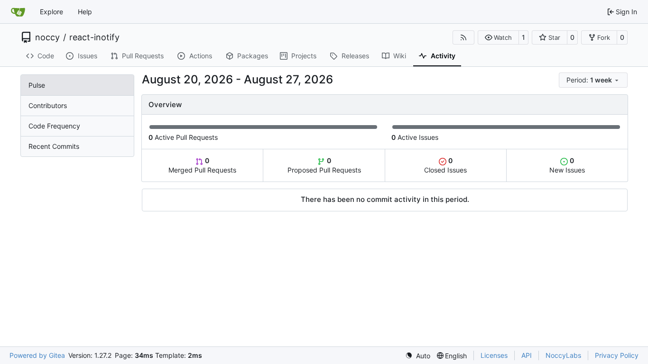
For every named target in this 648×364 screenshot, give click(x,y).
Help (85, 12)
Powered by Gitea (37, 355)
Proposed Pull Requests (324, 165)
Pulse (36, 85)
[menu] (593, 80)
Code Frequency (54, 126)
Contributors (47, 105)
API (526, 355)
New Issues (567, 165)
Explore (51, 12)
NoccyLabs (563, 355)
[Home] (18, 11)
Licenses (494, 355)
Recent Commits (53, 146)
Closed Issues (445, 165)
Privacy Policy (617, 355)
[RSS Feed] (463, 37)
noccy (47, 37)
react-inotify (94, 37)
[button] (498, 37)
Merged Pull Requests (202, 165)
